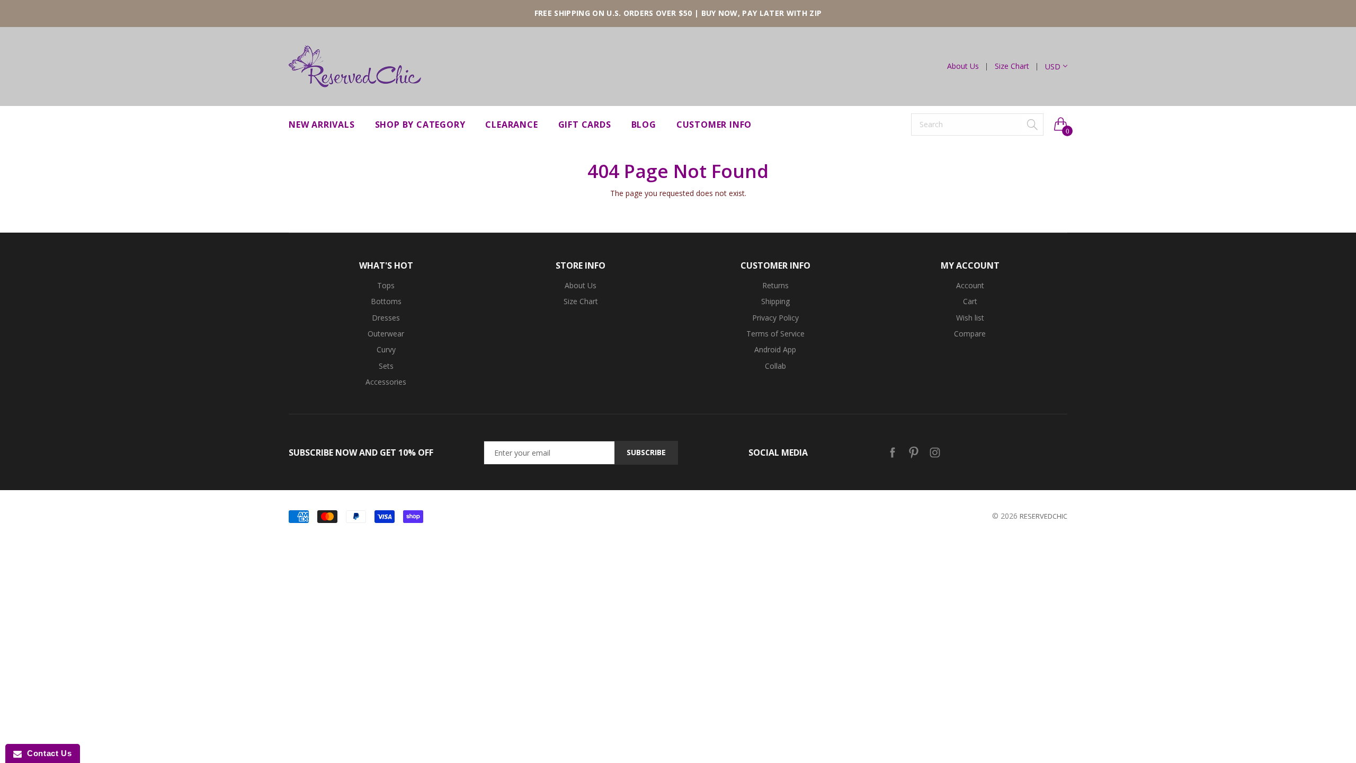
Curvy (386, 349)
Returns (775, 285)
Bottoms (386, 301)
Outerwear (386, 334)
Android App (775, 349)
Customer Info (714, 124)
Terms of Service (775, 334)
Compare (970, 334)
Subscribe (646, 452)
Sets (386, 366)
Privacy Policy (775, 318)
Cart (970, 301)
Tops (386, 285)
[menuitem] (967, 66)
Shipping (775, 301)
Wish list (970, 318)
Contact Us (47, 753)
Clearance (511, 124)
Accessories (385, 382)
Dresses (386, 318)
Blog (643, 124)
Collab (775, 366)
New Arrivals (322, 124)
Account (970, 285)
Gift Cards (584, 124)
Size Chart (1012, 66)
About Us (963, 66)
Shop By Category (420, 124)
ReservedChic (1043, 516)
